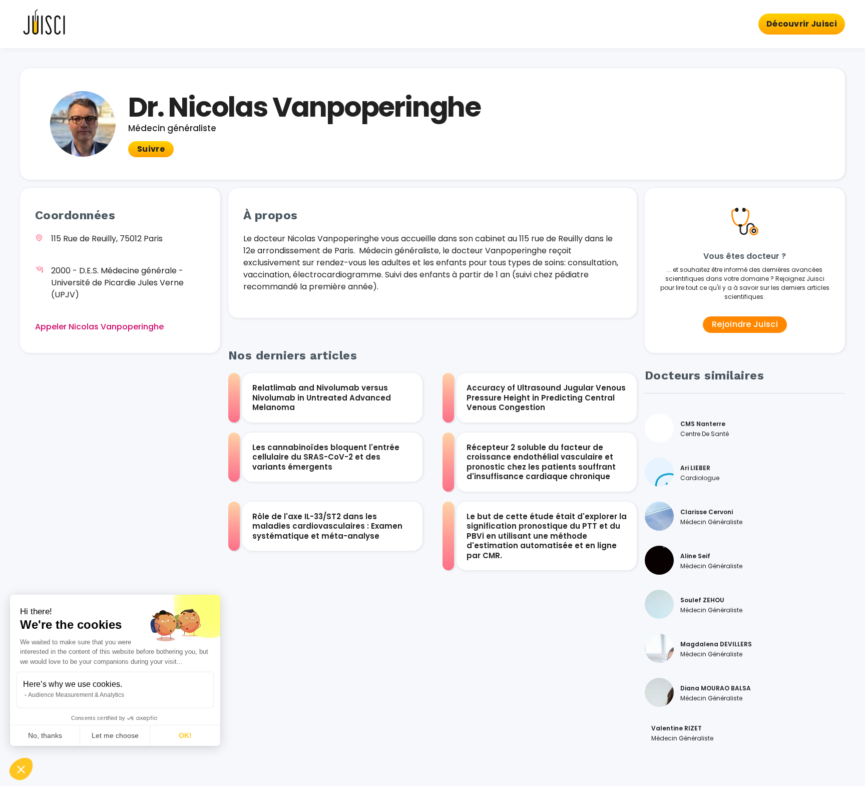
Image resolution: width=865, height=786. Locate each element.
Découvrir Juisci (801, 24)
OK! (185, 735)
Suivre (151, 149)
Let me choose (115, 735)
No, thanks (45, 735)
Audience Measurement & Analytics (76, 694)
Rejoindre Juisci (745, 324)
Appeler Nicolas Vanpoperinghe (99, 326)
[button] (21, 769)
